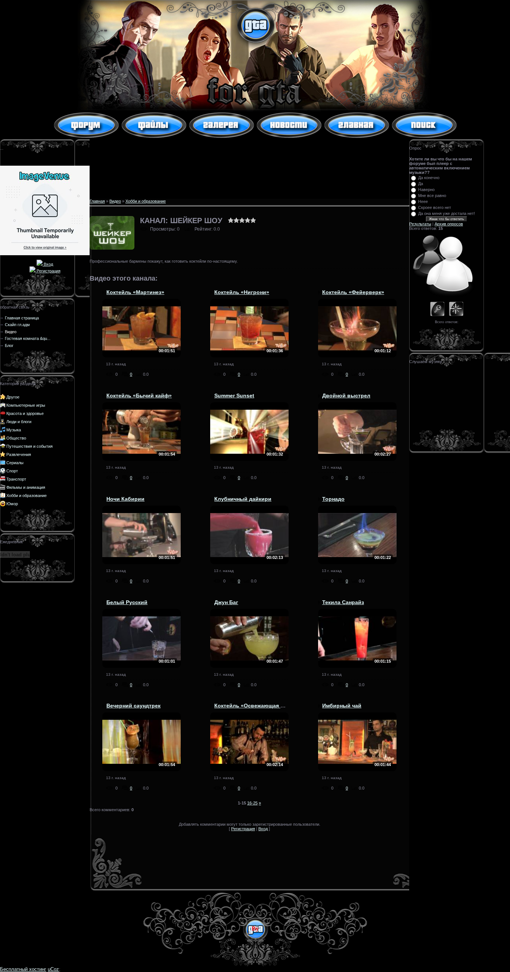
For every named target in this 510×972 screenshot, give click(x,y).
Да (420, 183)
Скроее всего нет (434, 207)
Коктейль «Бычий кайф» (139, 396)
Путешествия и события (29, 446)
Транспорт (16, 479)
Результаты (420, 224)
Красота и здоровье (25, 413)
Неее (423, 201)
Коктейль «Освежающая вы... (253, 706)
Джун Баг (226, 602)
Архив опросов (449, 224)
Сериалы (15, 462)
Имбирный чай (341, 706)
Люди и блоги (18, 421)
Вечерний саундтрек (133, 706)
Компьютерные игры (25, 405)
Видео (115, 201)
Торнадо (333, 499)
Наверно (426, 189)
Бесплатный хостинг (23, 969)
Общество (16, 438)
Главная (97, 201)
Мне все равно (432, 195)
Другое (12, 397)
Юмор (12, 503)
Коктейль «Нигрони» (241, 292)
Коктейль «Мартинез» (135, 292)
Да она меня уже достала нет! (446, 213)
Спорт (12, 471)
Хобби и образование (26, 495)
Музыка (13, 430)
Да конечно (428, 177)
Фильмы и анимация (25, 487)
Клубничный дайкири (242, 499)
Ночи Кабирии (125, 499)
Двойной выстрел (346, 396)
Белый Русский (126, 602)
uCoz (53, 969)
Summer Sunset (234, 396)
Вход (48, 264)
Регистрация (47, 271)
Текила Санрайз (343, 602)
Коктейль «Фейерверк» (353, 292)
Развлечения (18, 454)
